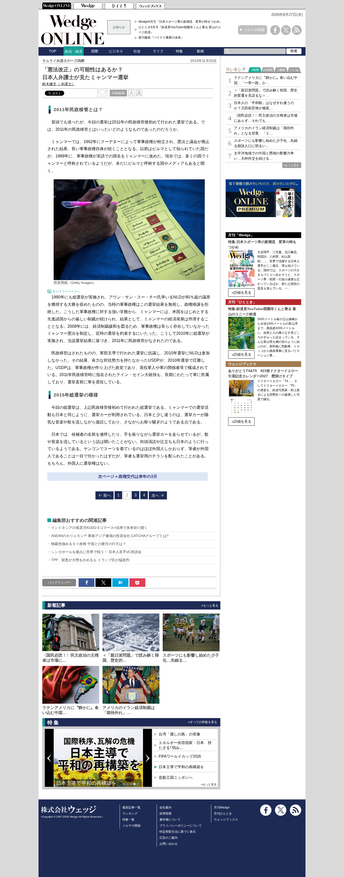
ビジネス (116, 51)
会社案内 (165, 807)
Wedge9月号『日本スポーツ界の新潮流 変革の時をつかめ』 (181, 21)
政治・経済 (73, 51)
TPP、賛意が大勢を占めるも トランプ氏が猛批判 (90, 560)
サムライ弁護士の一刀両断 (63, 61)
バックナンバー (59, 582)
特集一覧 (128, 819)
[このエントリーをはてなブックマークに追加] (120, 582)
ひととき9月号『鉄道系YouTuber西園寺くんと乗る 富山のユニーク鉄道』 (181, 29)
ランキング (129, 813)
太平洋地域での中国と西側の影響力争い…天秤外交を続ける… (264, 155)
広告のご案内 (168, 837)
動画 (200, 51)
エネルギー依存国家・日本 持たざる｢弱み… (185, 745)
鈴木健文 (58, 84)
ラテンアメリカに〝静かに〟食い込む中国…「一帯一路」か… (265, 80)
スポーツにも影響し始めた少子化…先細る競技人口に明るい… (265, 143)
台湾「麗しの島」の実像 (179, 734)
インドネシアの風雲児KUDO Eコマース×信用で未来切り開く (99, 528)
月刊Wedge (222, 807)
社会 (137, 51)
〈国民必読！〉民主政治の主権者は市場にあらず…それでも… (265, 118)
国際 (94, 51)
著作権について (170, 819)
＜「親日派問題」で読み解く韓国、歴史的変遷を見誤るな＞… (265, 92)
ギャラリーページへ (66, 291)
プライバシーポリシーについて (180, 825)
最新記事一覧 (131, 807)
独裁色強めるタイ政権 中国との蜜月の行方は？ (88, 544)
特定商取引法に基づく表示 (177, 831)
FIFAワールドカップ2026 (180, 756)
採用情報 (165, 813)
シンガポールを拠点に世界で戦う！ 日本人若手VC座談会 (96, 552)
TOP (52, 51)
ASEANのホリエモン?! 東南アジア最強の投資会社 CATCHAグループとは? (109, 536)
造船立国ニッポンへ (176, 777)
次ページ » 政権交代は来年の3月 (127, 476)
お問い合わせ (168, 844)
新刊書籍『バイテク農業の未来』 (161, 37)
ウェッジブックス (226, 819)
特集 (179, 51)
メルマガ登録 (254, 30)
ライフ (158, 51)
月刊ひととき (223, 813)
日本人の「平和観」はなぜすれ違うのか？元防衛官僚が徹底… (264, 105)
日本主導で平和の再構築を (86, 783)
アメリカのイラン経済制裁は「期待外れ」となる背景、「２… (264, 130)
